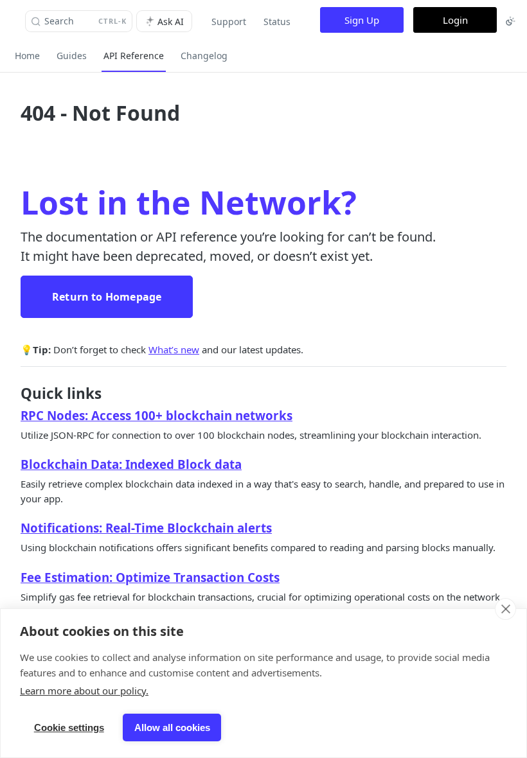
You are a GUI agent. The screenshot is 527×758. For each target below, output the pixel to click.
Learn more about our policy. (84, 690)
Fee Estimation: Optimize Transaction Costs (150, 577)
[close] (505, 609)
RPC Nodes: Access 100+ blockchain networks (156, 415)
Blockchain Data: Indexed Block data (131, 464)
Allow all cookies (172, 727)
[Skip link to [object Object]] (11, 415)
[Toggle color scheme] (510, 21)
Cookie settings (69, 727)
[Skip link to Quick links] (11, 394)
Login (455, 19)
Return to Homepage (106, 297)
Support (228, 21)
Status (277, 21)
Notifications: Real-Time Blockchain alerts (146, 528)
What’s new (173, 349)
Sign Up (361, 19)
